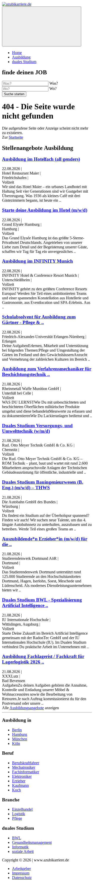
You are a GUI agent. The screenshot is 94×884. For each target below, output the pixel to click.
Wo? (53, 88)
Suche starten (14, 94)
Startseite (16, 137)
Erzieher (18, 781)
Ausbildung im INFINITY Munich (37, 261)
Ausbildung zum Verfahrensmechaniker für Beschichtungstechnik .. (46, 371)
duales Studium (24, 62)
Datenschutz (22, 877)
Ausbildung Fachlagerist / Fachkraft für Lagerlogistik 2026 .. (43, 659)
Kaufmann (20, 785)
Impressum (20, 873)
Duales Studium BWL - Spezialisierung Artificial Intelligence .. (42, 602)
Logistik (18, 814)
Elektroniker (22, 776)
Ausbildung (21, 57)
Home (17, 52)
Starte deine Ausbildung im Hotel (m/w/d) (44, 210)
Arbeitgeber (21, 868)
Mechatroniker (23, 767)
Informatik (20, 847)
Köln (16, 743)
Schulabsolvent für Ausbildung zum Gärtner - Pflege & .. (39, 319)
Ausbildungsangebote (27, 708)
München (19, 739)
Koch (16, 790)
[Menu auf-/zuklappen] (41, 26)
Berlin (17, 730)
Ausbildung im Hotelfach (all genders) (41, 159)
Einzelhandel (22, 809)
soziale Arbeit (23, 851)
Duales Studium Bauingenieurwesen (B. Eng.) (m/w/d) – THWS (42, 484)
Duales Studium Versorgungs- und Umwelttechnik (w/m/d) (37, 428)
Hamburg (19, 734)
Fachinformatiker (25, 772)
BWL (16, 838)
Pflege (17, 818)
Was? (53, 83)
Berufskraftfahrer (25, 763)
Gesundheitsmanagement (32, 842)
